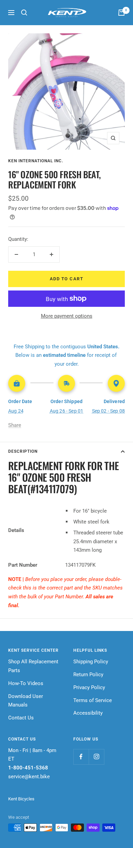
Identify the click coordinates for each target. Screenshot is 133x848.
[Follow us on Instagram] (96, 756)
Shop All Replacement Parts (33, 666)
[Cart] (121, 13)
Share (14, 425)
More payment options (66, 316)
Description (23, 451)
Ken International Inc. (35, 161)
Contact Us (21, 718)
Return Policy (88, 674)
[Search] (24, 13)
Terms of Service (92, 700)
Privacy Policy (89, 687)
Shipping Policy (90, 662)
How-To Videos (25, 683)
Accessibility (88, 713)
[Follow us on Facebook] (81, 756)
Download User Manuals (25, 700)
